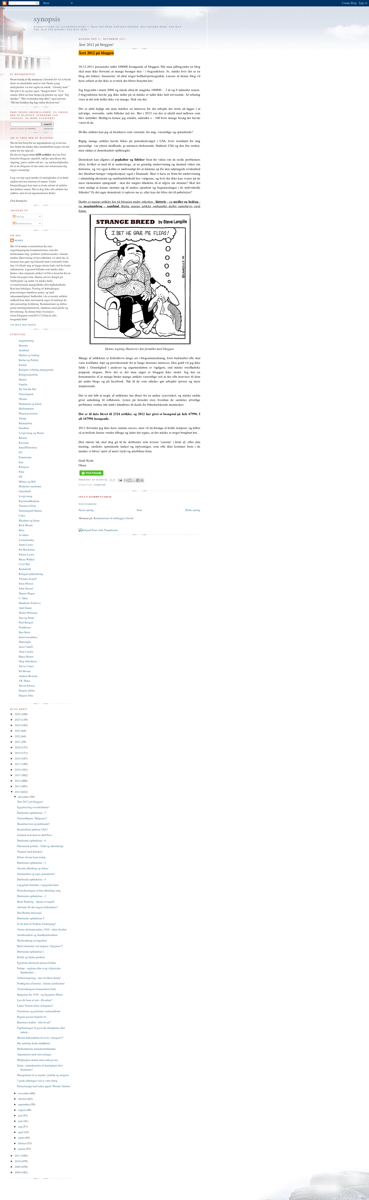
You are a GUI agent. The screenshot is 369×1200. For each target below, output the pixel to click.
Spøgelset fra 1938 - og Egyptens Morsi (40, 994)
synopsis (47, 18)
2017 (18, 764)
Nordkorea (25, 627)
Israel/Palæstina (28, 447)
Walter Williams (28, 613)
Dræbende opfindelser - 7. (32, 813)
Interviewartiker (28, 637)
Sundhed (24, 428)
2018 (18, 758)
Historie (23, 345)
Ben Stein (24, 632)
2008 (18, 1172)
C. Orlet (23, 598)
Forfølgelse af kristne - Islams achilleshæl (40, 983)
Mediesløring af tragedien (32, 940)
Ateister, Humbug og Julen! (32, 868)
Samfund (100, 484)
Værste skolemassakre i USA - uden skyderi (42, 929)
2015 (18, 775)
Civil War (24, 564)
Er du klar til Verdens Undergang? (36, 924)
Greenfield (25, 491)
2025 (18, 719)
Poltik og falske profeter (31, 957)
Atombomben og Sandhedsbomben (37, 935)
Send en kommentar (88, 503)
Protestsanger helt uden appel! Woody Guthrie (43, 1086)
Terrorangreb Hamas (30, 511)
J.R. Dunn (24, 681)
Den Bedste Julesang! (29, 913)
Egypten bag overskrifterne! (33, 807)
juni (20, 1121)
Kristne (23, 438)
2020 (18, 747)
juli (20, 1115)
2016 (18, 769)
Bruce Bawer (26, 656)
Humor (23, 379)
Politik (23, 365)
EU (20, 452)
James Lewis (26, 544)
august (22, 1110)
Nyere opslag (86, 510)
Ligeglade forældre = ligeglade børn (38, 885)
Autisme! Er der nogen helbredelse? (37, 907)
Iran (21, 462)
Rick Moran (26, 525)
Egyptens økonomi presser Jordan (36, 963)
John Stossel (26, 588)
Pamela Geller (27, 690)
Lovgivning (25, 496)
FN (20, 477)
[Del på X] (134, 480)
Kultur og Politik (28, 360)
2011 (18, 1155)
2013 (18, 786)
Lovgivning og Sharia (31, 433)
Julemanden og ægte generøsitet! (36, 874)
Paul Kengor (26, 622)
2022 (18, 736)
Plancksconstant (28, 413)
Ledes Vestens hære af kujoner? (35, 1006)
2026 (18, 714)
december (24, 797)
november (24, 1093)
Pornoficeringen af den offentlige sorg (39, 890)
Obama (23, 399)
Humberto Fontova (30, 603)
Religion (24, 467)
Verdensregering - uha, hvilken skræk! (39, 978)
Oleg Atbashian (28, 661)
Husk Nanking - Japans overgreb (35, 901)
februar (22, 1143)
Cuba (22, 515)
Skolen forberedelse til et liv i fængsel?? (40, 1038)
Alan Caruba (26, 652)
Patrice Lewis (26, 554)
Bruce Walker (26, 559)
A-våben (24, 535)
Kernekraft (25, 569)
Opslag (19, 216)
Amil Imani (25, 608)
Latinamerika (26, 540)
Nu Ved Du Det (27, 389)
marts (21, 1138)
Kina (21, 530)
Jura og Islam (26, 618)
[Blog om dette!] (130, 480)
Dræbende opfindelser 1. (31, 951)
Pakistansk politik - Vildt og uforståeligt (40, 846)
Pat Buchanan (27, 549)
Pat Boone (25, 671)
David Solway (27, 685)
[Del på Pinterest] (142, 480)
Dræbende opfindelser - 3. (32, 896)
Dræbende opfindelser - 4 (31, 879)
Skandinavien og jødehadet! (33, 824)
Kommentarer (23, 223)
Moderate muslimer (30, 486)
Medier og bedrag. (29, 355)
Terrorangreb (26, 394)
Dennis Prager (27, 593)
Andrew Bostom (28, 676)
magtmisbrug (26, 340)
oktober (23, 1099)
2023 (18, 731)
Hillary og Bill (27, 481)
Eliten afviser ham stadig (31, 857)
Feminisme (25, 457)
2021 (18, 742)
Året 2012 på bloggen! (30, 801)
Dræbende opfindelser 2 (30, 918)
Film (21, 472)
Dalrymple (25, 642)
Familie (23, 384)
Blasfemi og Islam (29, 520)
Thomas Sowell (28, 579)
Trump (22, 418)
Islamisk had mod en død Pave (34, 835)
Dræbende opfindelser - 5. (32, 863)
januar (22, 1149)
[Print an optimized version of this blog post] (91, 475)
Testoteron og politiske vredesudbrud (38, 1011)
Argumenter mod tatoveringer (34, 1054)
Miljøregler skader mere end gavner (37, 1060)
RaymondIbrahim (29, 501)
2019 (18, 753)
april (21, 1132)
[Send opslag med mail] (120, 479)
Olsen (19, 240)
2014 (18, 781)
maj (20, 1126)
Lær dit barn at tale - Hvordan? (34, 1000)
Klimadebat (25, 423)
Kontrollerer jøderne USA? (32, 829)
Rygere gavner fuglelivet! (32, 1017)
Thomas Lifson (27, 506)
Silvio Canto (26, 666)
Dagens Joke (26, 695)
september (24, 1104)
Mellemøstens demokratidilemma (36, 1049)
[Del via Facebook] (138, 480)
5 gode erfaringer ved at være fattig (37, 1080)
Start (139, 510)
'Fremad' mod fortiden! (30, 851)
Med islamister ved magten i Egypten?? (40, 946)
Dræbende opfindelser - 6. (32, 840)
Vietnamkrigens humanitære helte (36, 989)
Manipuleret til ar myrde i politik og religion (43, 1075)
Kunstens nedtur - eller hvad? (34, 1022)
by (29, 128)
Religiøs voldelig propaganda (36, 370)
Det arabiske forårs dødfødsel (33, 1043)
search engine (17, 128)
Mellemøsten (26, 408)
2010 (18, 1161)
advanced (49, 128)
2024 (18, 725)
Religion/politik (28, 374)
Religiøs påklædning (31, 574)
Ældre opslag (192, 510)
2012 (18, 792)
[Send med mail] (126, 480)
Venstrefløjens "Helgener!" (32, 818)
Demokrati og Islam (30, 404)
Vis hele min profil (23, 324)
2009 (18, 1167)
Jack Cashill (26, 647)
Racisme (24, 443)
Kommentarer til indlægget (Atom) (113, 518)
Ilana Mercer (26, 583)
